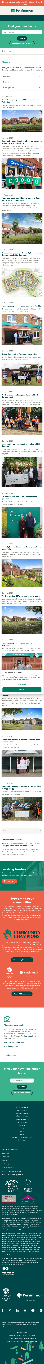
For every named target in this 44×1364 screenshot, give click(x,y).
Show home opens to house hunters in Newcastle (18, 644)
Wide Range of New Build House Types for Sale (22, 1341)
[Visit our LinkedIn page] (17, 1310)
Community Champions (22, 960)
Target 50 (22, 1134)
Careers (22, 1128)
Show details (22, 684)
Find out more (9, 881)
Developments (8, 88)
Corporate (22, 1125)
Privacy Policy (6, 1153)
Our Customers (22, 1122)
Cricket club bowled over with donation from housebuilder (21, 740)
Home (3, 51)
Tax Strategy (5, 1164)
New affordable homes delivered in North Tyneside (19, 497)
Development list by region (22, 43)
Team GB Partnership (22, 994)
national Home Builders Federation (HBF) (22, 1259)
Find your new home (22, 1108)
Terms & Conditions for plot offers (12, 1175)
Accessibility (5, 1157)
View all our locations (22, 1092)
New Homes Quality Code (10, 1149)
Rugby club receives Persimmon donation (19, 354)
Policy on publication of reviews (11, 1171)
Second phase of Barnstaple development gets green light (21, 548)
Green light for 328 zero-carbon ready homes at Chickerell (22, 694)
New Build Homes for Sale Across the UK (22, 1335)
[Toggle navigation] (4, 18)
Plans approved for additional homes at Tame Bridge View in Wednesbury (21, 199)
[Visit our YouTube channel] (33, 1310)
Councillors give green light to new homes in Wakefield (20, 101)
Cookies (4, 1160)
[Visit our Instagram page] (25, 1310)
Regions (6, 82)
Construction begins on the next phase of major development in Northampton (22, 254)
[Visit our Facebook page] (2, 1310)
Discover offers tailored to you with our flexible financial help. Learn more (22, 3)
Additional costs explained (22, 1120)
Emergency (22, 1140)
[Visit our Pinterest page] (41, 1310)
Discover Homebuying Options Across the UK (22, 1338)
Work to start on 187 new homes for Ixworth (21, 596)
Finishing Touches (22, 1113)
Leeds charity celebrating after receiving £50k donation (21, 445)
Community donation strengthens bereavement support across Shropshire (22, 142)
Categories (7, 76)
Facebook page (26, 1036)
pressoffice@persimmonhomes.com (19, 845)
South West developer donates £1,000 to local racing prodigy (21, 787)
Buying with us (22, 1110)
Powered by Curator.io (9, 1055)
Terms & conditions (8, 1167)
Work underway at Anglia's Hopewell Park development (20, 396)
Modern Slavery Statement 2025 (22, 1137)
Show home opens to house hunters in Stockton (22, 306)
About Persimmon (22, 1116)
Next (37, 831)
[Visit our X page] (9, 1310)
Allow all (22, 690)
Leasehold (22, 1132)
